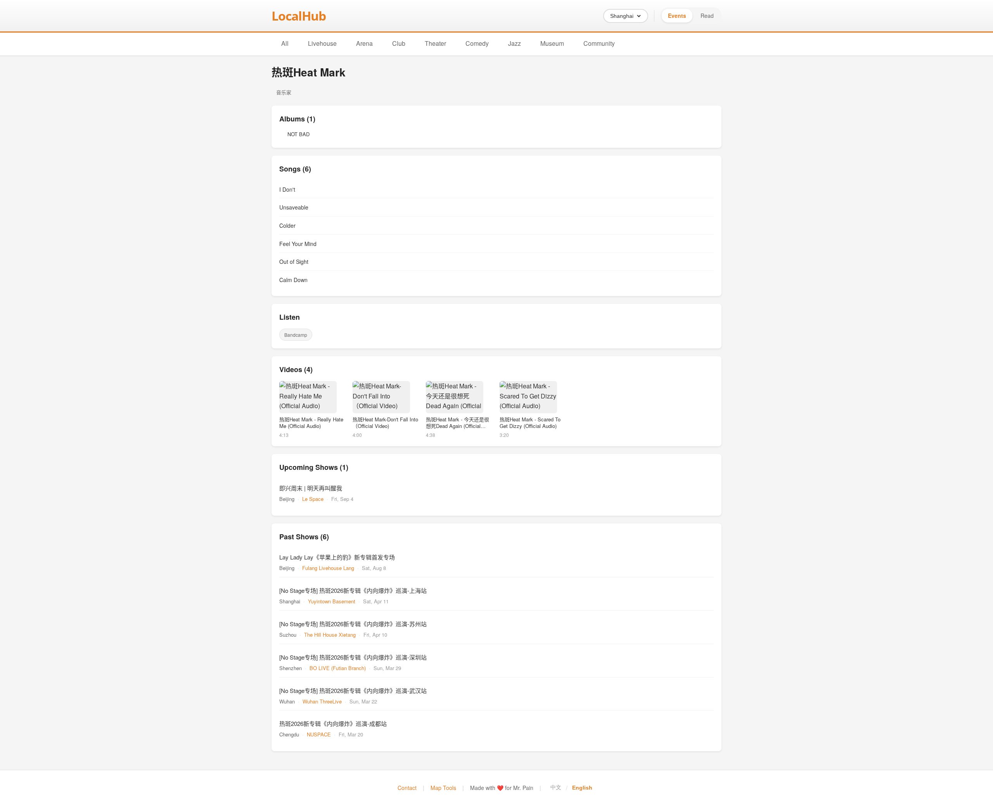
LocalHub (299, 15)
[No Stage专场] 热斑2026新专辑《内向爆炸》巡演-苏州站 (353, 624)
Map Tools (443, 788)
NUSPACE (319, 734)
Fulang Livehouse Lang (328, 568)
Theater (435, 43)
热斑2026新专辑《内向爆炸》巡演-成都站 (333, 723)
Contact (407, 788)
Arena (364, 43)
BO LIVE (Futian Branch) (338, 668)
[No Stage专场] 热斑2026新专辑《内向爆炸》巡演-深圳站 (353, 657)
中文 (555, 787)
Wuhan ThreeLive (322, 701)
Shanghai (621, 16)
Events (677, 15)
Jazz (514, 43)
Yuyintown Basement (331, 601)
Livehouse (322, 43)
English (582, 788)
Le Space (313, 498)
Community (599, 43)
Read (707, 15)
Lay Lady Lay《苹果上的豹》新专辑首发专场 (337, 557)
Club (398, 43)
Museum (552, 43)
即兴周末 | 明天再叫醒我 (310, 488)
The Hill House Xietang (330, 634)
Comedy (477, 43)
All (285, 43)
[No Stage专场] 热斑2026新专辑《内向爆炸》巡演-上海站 (353, 590)
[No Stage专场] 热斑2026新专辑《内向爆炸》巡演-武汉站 (353, 690)
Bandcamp (295, 334)
